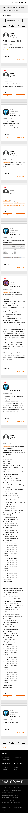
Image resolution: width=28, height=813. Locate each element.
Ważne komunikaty (6, 800)
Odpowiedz (20, 59)
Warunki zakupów (5, 802)
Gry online (21, 7)
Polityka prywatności (15, 802)
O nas (15, 766)
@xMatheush (6, 162)
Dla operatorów (5, 766)
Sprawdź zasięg (17, 757)
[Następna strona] (23, 25)
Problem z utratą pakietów (12, 41)
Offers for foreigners (18, 807)
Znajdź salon (17, 756)
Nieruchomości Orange (6, 807)
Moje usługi (14, 7)
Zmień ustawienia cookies (15, 790)
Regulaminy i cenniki (6, 759)
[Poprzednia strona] (4, 25)
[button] (25, 32)
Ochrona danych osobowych (8, 805)
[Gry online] (11, 20)
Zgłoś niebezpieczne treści (7, 792)
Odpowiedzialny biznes (19, 787)
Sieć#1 (10, 787)
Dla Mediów (4, 769)
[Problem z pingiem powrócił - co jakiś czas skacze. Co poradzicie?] (21, 20)
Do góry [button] (5, 747)
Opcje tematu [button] (7, 15)
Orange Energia (14, 797)
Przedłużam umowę (6, 757)
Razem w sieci (5, 790)
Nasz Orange (6, 7)
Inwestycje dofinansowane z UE (8, 810)
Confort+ (17, 795)
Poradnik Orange (5, 797)
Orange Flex (4, 787)
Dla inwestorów (5, 767)
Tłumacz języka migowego (7, 795)
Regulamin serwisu (16, 800)
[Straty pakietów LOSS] (18, 20)
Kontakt (16, 767)
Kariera (15, 769)
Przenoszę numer (5, 756)
